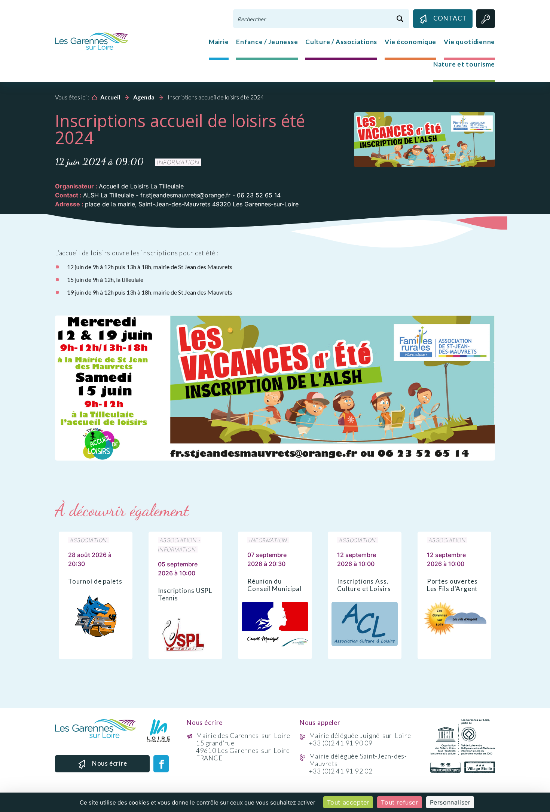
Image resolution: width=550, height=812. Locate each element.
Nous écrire (109, 763)
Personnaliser (450, 802)
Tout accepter (348, 802)
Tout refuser (399, 802)
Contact (450, 18)
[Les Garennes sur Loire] (91, 40)
